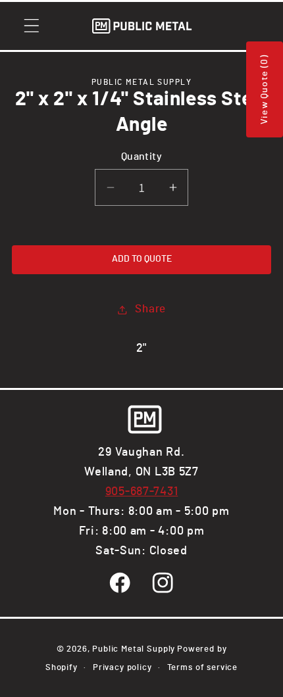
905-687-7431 (141, 492)
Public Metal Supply (133, 649)
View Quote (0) (264, 89)
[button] (31, 26)
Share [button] (150, 309)
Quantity (142, 157)
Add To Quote (142, 259)
